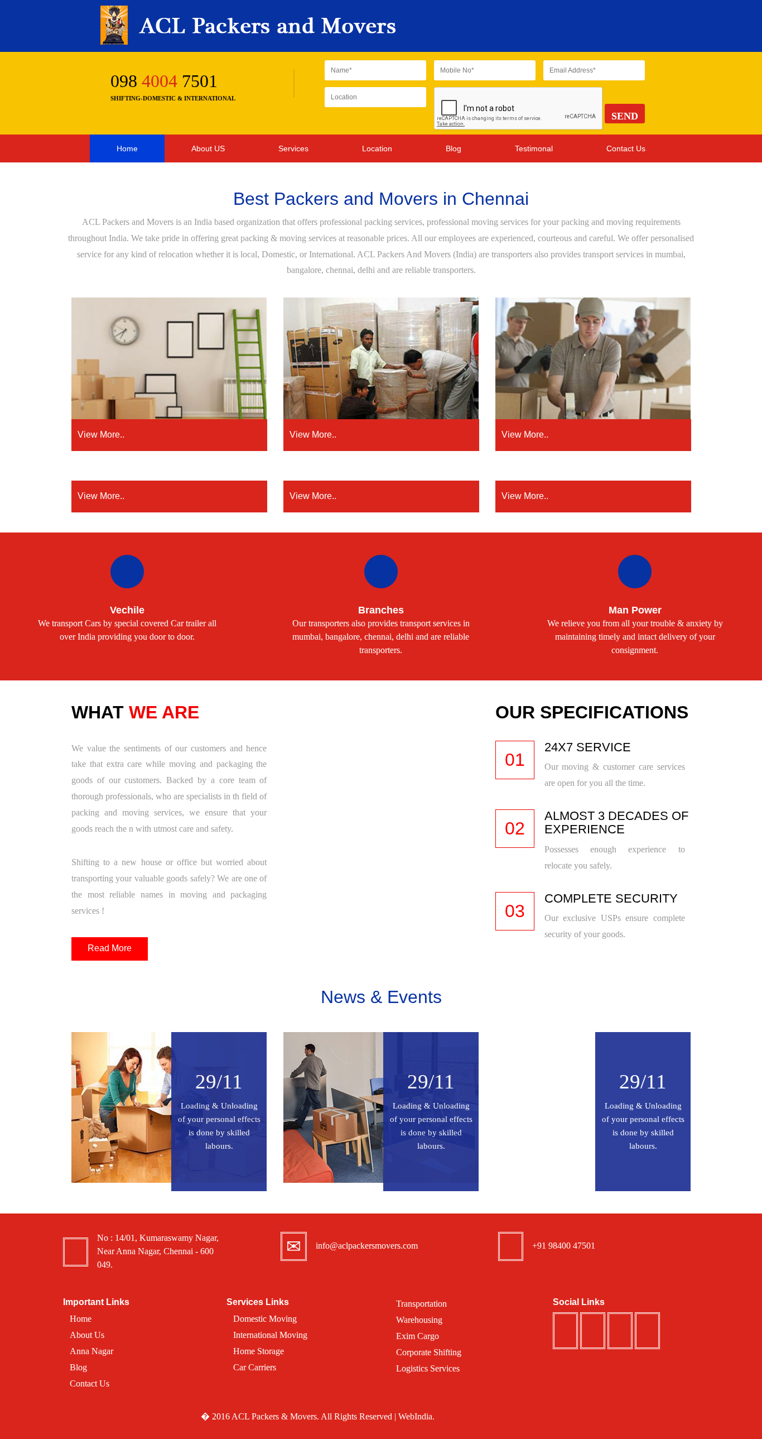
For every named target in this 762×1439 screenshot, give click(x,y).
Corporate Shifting (428, 1352)
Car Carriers (254, 1367)
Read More (110, 948)
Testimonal (534, 148)
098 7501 (164, 81)
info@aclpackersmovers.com (367, 1245)
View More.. (101, 434)
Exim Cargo (417, 1336)
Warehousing (419, 1320)
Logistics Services (428, 1368)
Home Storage (258, 1351)
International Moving (270, 1335)
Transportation (421, 1303)
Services (293, 148)
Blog (453, 148)
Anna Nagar (91, 1351)
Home (127, 148)
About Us (87, 1335)
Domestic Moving (265, 1318)
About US (208, 148)
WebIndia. (416, 1416)
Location (377, 148)
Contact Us (625, 148)
